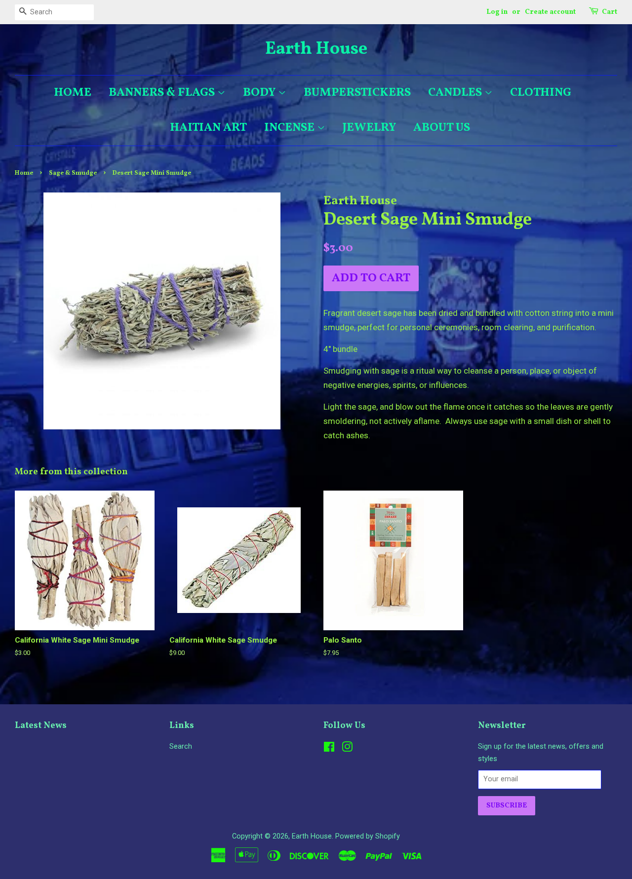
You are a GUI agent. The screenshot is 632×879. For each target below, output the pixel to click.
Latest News (41, 726)
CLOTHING (540, 92)
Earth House (316, 49)
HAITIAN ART (208, 127)
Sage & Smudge (73, 173)
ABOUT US (441, 127)
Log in (497, 12)
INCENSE (290, 127)
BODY (260, 92)
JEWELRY (369, 127)
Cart (609, 12)
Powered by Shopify (367, 836)
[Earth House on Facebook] (329, 749)
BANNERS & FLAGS (163, 92)
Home (24, 173)
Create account (550, 12)
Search (180, 746)
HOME (72, 92)
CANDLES (456, 92)
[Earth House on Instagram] (347, 749)
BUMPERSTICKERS (357, 92)
